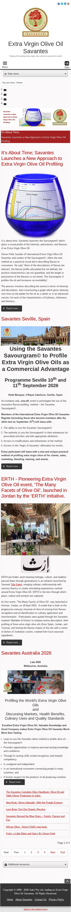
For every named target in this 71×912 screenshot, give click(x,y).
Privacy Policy (56, 900)
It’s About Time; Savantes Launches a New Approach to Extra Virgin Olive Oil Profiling (32, 158)
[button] (5, 65)
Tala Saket (16, 584)
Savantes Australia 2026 (26, 652)
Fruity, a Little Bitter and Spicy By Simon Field (30, 833)
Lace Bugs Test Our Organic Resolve (25, 809)
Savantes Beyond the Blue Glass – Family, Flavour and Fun (35, 818)
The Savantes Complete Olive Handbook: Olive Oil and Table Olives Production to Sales (35, 794)
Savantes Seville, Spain (25, 318)
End (63, 852)
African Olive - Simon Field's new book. (27, 826)
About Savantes (23, 900)
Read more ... (13, 308)
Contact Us (40, 900)
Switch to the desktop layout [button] (36, 909)
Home (10, 900)
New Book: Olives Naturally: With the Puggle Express (34, 802)
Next (52, 852)
